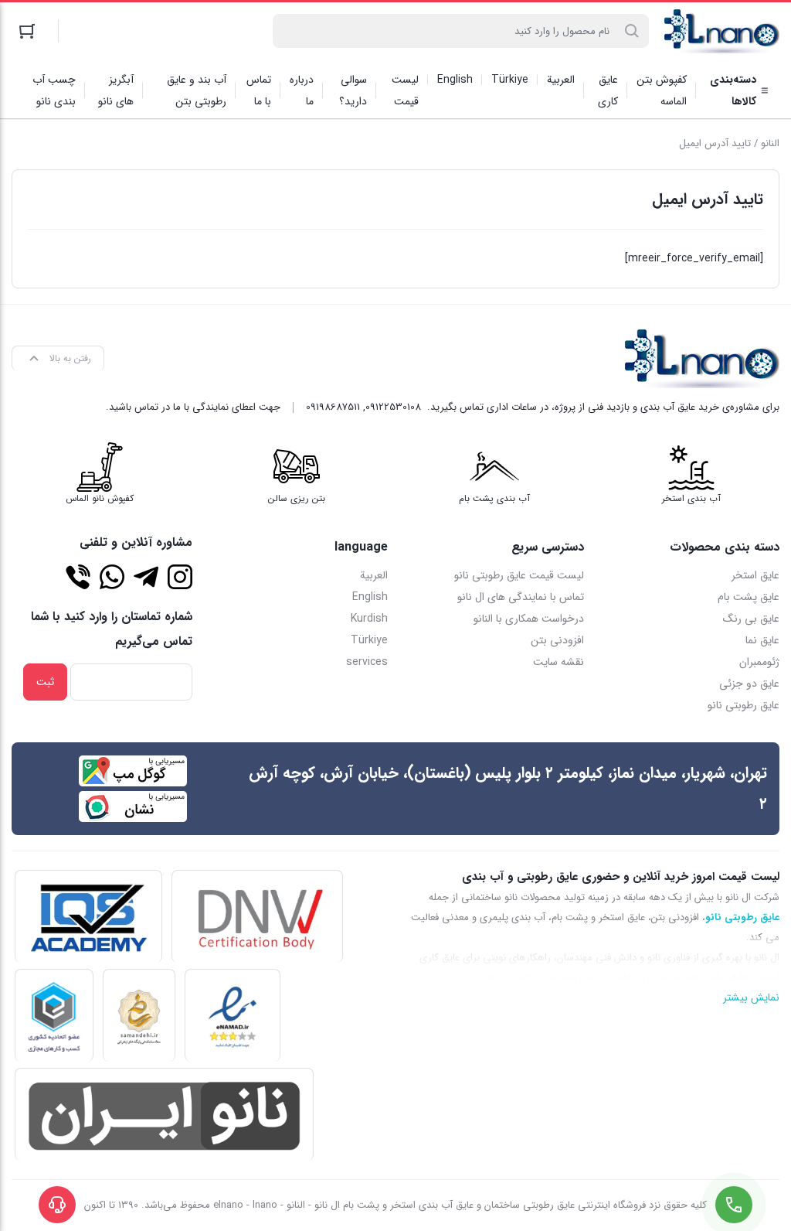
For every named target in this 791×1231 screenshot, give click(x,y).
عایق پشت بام (748, 596)
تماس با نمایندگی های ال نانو (520, 596)
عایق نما (762, 640)
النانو (770, 143)
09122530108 (393, 407)
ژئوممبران (759, 661)
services (367, 661)
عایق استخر (755, 575)
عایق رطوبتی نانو (743, 705)
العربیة (374, 575)
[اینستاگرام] (180, 576)
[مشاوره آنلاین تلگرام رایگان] (146, 576)
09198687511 (333, 407)
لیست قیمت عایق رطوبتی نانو (519, 575)
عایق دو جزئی (749, 683)
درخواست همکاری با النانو (529, 618)
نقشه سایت (558, 661)
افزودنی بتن (557, 640)
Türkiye (369, 640)
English (370, 596)
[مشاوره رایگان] (78, 576)
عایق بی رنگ (751, 618)
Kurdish (369, 618)
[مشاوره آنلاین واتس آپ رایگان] (112, 576)
